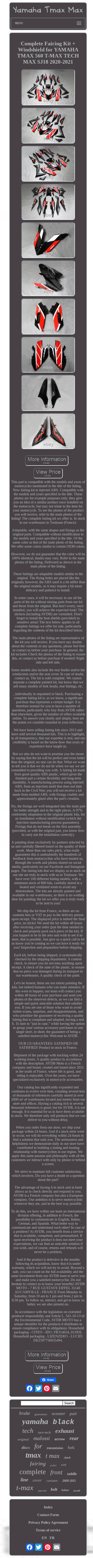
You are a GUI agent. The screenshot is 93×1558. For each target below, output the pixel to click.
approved (42, 1490)
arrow (59, 1439)
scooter (58, 1413)
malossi (41, 1438)
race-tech (44, 1432)
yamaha (35, 1421)
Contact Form (48, 1515)
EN (44, 1538)
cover (37, 1480)
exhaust (64, 1431)
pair (73, 1413)
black (63, 1422)
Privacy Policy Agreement (48, 1522)
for (38, 1446)
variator (52, 1480)
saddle (72, 1474)
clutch (67, 1457)
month (76, 1490)
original (23, 1439)
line (24, 1479)
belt (54, 1489)
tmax (33, 1455)
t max (52, 1455)
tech (27, 1430)
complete (32, 1472)
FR (52, 1538)
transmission (55, 1448)
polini (53, 1465)
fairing (38, 1463)
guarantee (41, 1414)
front (56, 1472)
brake (24, 1413)
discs (26, 1447)
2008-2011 (69, 1480)
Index (48, 1507)
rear (74, 1438)
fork (71, 1447)
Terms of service (48, 1530)
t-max (24, 1488)
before (65, 1490)
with (63, 1464)
